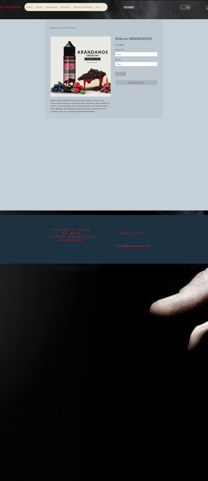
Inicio (53, 28)
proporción (120, 50)
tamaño (118, 60)
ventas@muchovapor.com (133, 245)
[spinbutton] (120, 74)
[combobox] (136, 54)
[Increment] (124, 74)
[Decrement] (116, 74)
